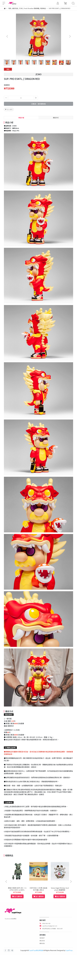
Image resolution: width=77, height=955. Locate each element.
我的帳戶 (42, 938)
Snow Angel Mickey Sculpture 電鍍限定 (60, 889)
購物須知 (42, 943)
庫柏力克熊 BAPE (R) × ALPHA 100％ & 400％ (17, 889)
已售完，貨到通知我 (38, 104)
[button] (70, 36)
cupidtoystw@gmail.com (49, 926)
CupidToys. (69, 950)
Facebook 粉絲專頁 (10, 919)
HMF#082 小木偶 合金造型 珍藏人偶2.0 (38, 889)
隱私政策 (42, 941)
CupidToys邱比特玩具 (36, 950)
